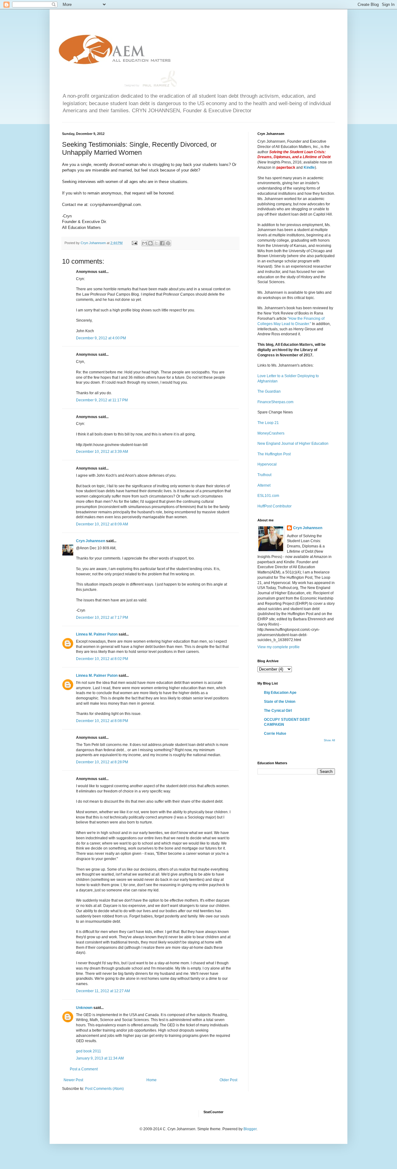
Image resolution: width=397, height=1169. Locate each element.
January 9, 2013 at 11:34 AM (100, 1058)
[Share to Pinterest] (168, 243)
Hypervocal (267, 464)
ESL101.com (268, 495)
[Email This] (144, 243)
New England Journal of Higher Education (292, 443)
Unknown (84, 1008)
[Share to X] (156, 243)
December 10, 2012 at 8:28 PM (102, 762)
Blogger (249, 1129)
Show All (329, 740)
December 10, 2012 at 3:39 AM (102, 451)
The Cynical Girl (278, 710)
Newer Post (73, 1080)
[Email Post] (134, 243)
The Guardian (269, 391)
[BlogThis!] (150, 243)
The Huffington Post (274, 454)
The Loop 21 (268, 423)
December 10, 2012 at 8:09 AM (102, 524)
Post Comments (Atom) (104, 1088)
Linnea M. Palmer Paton (97, 634)
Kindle (309, 167)
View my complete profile (278, 647)
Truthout (264, 475)
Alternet (263, 485)
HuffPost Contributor (274, 506)
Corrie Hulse (275, 733)
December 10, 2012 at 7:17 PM (102, 617)
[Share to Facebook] (162, 243)
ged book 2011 (88, 1051)
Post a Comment (84, 1069)
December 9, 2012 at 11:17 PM (102, 400)
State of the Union (279, 701)
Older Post (228, 1080)
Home (151, 1080)
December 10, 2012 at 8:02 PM (102, 659)
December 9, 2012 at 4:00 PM (101, 338)
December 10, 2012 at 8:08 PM (102, 721)
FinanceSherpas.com (275, 402)
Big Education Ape (280, 692)
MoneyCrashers (270, 433)
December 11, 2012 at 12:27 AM (103, 991)
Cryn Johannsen (90, 541)
